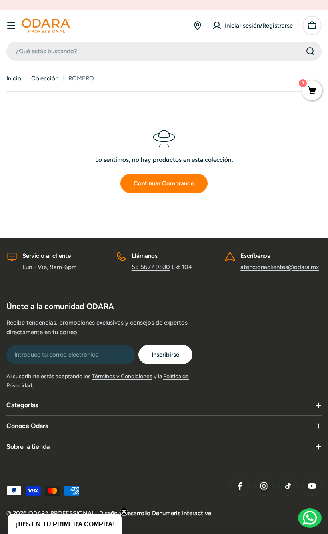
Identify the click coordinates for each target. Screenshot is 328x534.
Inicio (13, 78)
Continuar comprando (164, 183)
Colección (44, 78)
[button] (65, 524)
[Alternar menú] (11, 25)
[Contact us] (310, 518)
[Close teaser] (124, 512)
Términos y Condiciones (122, 376)
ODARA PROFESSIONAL (62, 513)
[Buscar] (310, 51)
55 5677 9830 (151, 267)
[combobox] (164, 51)
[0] (312, 91)
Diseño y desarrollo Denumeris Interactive (155, 513)
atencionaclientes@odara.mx (279, 267)
